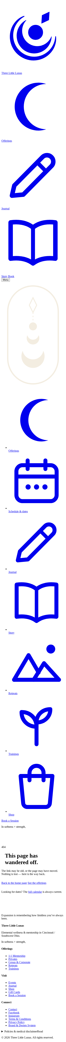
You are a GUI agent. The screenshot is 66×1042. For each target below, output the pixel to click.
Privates (12, 959)
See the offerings (37, 882)
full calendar (35, 891)
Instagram (13, 1015)
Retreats (12, 965)
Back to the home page (14, 882)
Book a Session (10, 820)
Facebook (13, 1012)
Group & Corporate (19, 962)
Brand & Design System (22, 1025)
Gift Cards (14, 992)
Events (12, 982)
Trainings (13, 968)
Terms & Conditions (19, 1018)
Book (11, 276)
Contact (12, 1009)
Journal (12, 985)
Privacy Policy (16, 1022)
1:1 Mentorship (16, 955)
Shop (11, 988)
